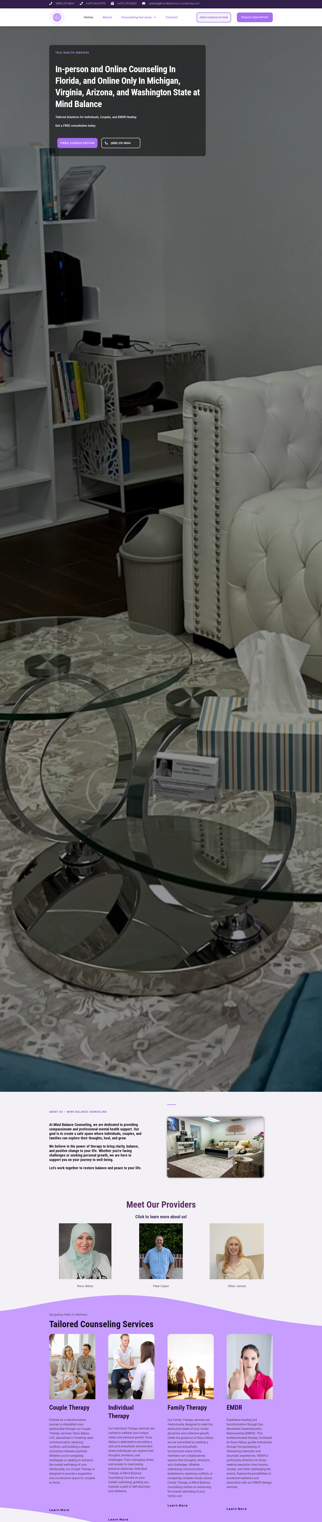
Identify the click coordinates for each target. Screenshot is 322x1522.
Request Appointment (254, 17)
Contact (172, 17)
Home (88, 17)
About (107, 17)
